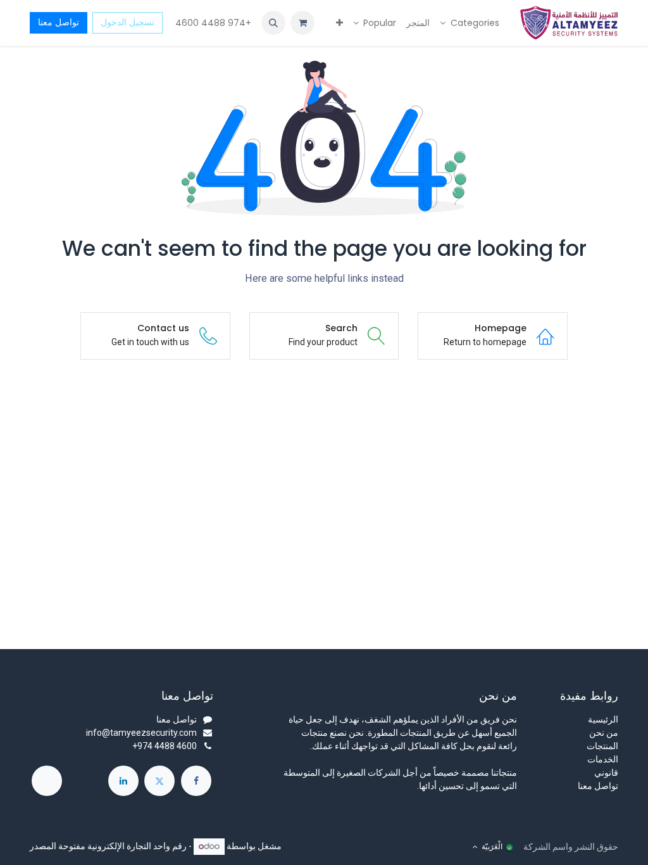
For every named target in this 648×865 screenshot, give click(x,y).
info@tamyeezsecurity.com (141, 733)
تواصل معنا (58, 22)
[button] (273, 23)
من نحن (603, 733)
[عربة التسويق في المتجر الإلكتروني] (302, 23)
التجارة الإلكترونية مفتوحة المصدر (90, 846)
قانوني (606, 772)
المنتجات (602, 746)
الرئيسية (603, 719)
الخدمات (602, 759)
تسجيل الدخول (127, 22)
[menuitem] (469, 23)
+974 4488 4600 (212, 22)
